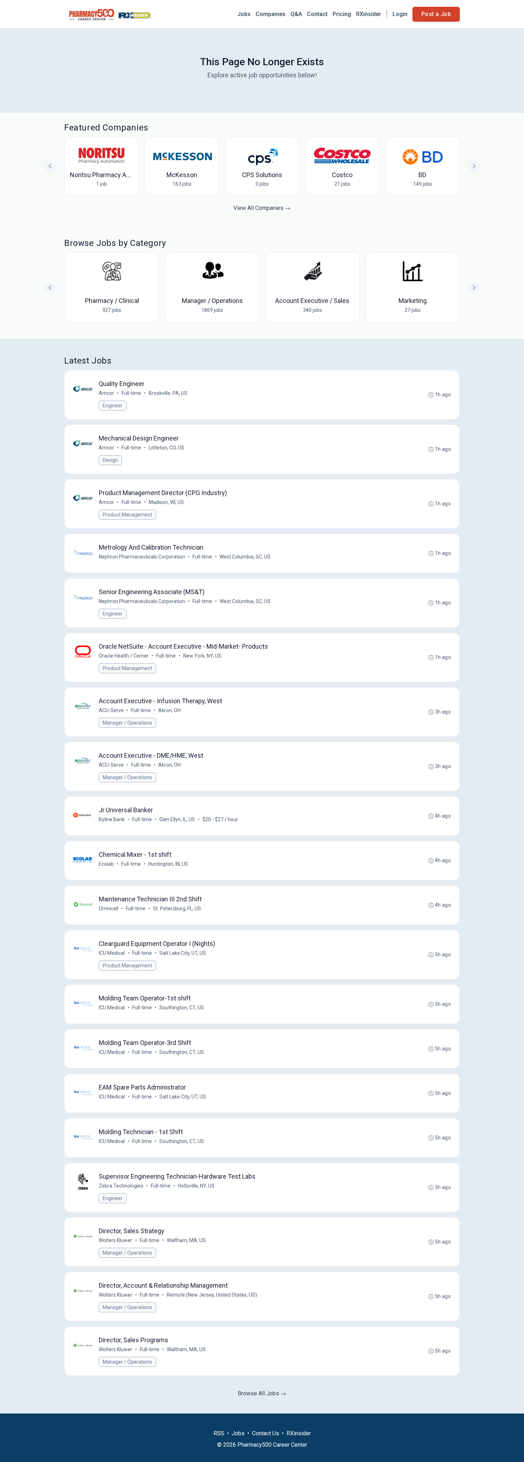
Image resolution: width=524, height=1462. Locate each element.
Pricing (342, 14)
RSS (219, 1433)
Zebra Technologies (121, 1186)
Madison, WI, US (166, 502)
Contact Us (265, 1433)
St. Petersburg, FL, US (177, 908)
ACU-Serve (111, 710)
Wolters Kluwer (115, 1240)
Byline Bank (112, 819)
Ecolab (106, 864)
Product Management (127, 515)
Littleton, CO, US (166, 448)
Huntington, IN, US (168, 864)
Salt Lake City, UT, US (182, 953)
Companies (271, 14)
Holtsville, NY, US (196, 1186)
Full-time (131, 393)
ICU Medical (112, 953)
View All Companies (259, 208)
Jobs (244, 14)
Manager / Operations (127, 723)
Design (110, 460)
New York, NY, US (202, 656)
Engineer (113, 405)
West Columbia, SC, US (245, 557)
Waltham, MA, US (186, 1240)
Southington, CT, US (181, 1007)
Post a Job (436, 14)
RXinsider (368, 14)
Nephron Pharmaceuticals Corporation (142, 557)
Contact (317, 14)
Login (399, 14)
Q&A (296, 14)
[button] (474, 287)
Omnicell (108, 908)
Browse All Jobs (259, 1393)
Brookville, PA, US (168, 393)
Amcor (106, 393)
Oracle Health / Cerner (124, 656)
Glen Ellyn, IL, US (177, 819)
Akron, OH (169, 710)
